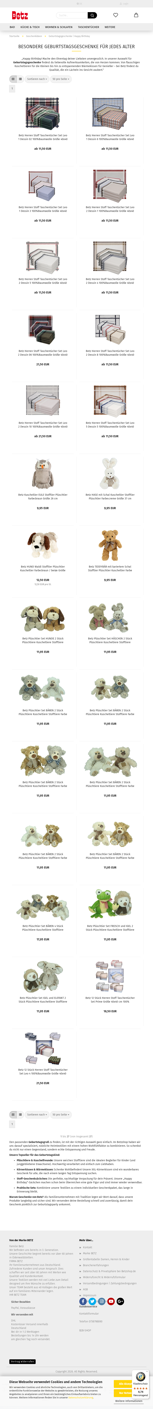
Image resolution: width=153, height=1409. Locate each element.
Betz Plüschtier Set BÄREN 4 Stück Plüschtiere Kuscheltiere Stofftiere (42, 928)
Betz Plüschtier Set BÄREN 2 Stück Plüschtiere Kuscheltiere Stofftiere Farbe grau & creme (110, 712)
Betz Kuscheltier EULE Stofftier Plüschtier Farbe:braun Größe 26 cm (42, 496)
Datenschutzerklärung (80, 1397)
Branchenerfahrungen (96, 1265)
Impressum (89, 1295)
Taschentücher (88, 27)
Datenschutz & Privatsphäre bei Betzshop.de (109, 1271)
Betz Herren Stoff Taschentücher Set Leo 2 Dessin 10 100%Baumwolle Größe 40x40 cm (43, 424)
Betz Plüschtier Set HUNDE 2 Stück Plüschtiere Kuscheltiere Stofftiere (42, 640)
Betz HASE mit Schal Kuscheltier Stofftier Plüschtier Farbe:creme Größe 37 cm (110, 496)
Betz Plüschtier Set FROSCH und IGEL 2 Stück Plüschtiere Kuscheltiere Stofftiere (110, 928)
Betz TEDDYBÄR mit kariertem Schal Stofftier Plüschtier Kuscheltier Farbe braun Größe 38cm (110, 568)
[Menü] (147, 1372)
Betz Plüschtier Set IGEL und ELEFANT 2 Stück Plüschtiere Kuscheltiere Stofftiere (43, 999)
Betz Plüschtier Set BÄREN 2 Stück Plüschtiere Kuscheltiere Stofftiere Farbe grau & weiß (43, 712)
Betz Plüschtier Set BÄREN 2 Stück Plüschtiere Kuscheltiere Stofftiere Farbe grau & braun (43, 784)
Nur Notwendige (128, 1393)
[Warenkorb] (136, 15)
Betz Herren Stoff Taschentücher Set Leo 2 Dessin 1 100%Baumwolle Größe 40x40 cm (110, 209)
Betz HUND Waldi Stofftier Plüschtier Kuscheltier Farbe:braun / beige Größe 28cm (42, 568)
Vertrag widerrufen (22, 1361)
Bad (12, 27)
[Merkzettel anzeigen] (115, 15)
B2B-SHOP (85, 1330)
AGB (85, 1289)
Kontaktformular (89, 1313)
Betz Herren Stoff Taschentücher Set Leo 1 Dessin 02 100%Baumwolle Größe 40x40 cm (43, 137)
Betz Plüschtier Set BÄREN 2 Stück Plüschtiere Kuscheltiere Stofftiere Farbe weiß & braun (43, 856)
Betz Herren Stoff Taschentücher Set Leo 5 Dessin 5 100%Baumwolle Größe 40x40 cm (110, 424)
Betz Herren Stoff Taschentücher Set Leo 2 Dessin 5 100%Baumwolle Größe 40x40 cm (43, 281)
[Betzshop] (20, 15)
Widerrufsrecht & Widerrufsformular (104, 1277)
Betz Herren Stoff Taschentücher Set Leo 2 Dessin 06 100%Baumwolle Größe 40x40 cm (43, 352)
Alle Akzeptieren (128, 1383)
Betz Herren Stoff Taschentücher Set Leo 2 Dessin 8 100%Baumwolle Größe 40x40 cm (110, 352)
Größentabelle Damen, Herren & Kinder (106, 1259)
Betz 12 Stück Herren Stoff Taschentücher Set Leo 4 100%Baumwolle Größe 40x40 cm (43, 1071)
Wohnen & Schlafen (58, 27)
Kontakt (87, 1247)
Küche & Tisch (30, 27)
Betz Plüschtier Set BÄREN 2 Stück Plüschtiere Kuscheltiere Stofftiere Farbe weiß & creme (110, 784)
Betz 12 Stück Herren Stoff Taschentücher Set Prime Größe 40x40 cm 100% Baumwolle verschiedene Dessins (110, 999)
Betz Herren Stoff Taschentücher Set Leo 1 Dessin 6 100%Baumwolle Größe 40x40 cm (110, 137)
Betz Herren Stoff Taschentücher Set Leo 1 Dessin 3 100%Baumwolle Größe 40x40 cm (43, 209)
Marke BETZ (89, 1253)
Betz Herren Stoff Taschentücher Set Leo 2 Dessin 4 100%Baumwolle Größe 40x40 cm (110, 281)
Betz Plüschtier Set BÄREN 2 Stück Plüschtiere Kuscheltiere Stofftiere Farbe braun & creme (110, 856)
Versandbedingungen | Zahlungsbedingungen (110, 1283)
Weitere (110, 27)
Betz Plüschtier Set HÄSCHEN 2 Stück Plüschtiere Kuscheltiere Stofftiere (110, 640)
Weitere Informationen (128, 1401)
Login (125, 3)
